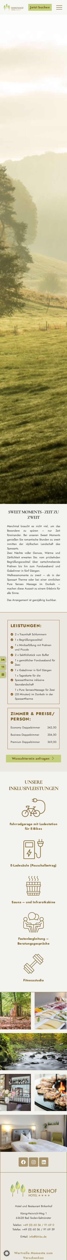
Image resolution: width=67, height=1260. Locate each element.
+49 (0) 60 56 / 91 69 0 (38, 1225)
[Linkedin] (43, 1162)
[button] (6, 1253)
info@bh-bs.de (38, 1237)
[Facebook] (23, 1162)
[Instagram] (33, 1162)
